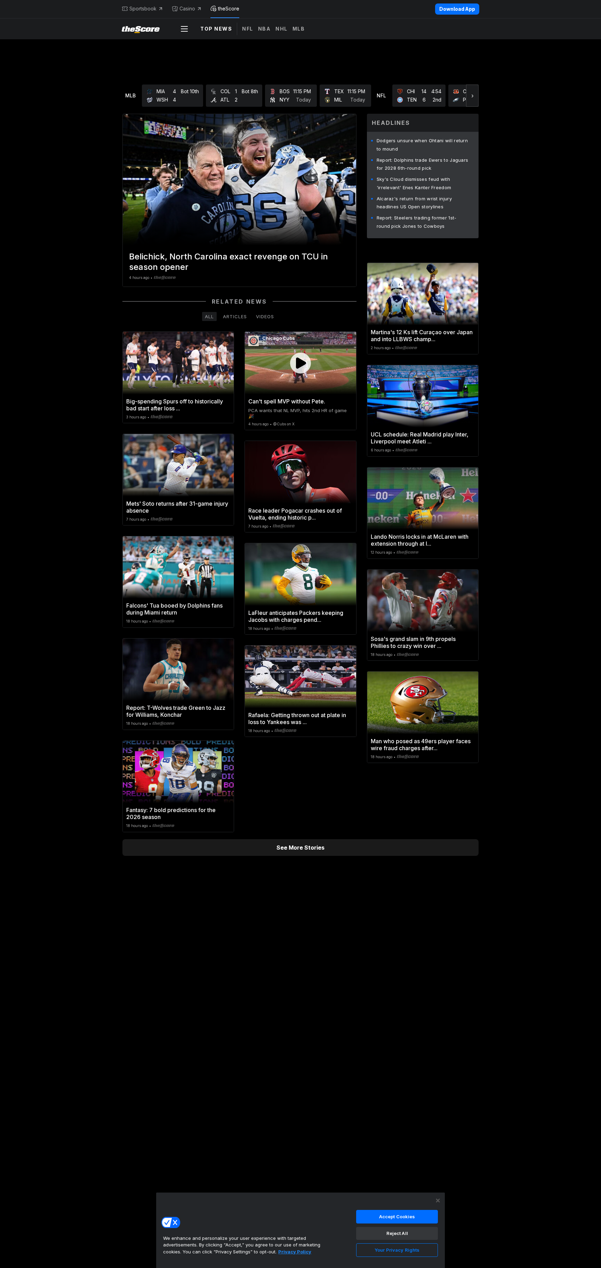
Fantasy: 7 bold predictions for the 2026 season (171, 813)
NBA (264, 29)
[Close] (438, 1200)
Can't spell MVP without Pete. (286, 401)
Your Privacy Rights (397, 1250)
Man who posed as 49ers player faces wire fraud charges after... (421, 745)
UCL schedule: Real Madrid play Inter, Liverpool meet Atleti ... (419, 438)
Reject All (397, 1233)
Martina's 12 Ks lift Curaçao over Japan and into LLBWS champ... (422, 336)
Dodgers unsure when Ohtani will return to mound (422, 145)
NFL (247, 29)
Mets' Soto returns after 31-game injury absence (177, 507)
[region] (300, 1230)
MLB (299, 29)
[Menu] (184, 28)
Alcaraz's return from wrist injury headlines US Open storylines (414, 203)
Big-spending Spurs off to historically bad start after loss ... (174, 405)
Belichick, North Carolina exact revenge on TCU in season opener (228, 261)
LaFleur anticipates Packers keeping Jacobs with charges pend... (295, 616)
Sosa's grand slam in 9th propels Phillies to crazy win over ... (413, 642)
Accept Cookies (397, 1216)
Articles (235, 316)
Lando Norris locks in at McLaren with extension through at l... (419, 540)
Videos (265, 316)
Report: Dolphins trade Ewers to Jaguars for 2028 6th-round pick (422, 164)
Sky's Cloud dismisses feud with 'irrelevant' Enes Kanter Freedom (414, 183)
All (209, 316)
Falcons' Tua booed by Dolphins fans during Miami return (174, 609)
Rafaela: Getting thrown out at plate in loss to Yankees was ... (297, 718)
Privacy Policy (294, 1251)
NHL (281, 29)
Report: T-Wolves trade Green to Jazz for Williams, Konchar (175, 711)
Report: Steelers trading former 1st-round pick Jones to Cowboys (417, 222)
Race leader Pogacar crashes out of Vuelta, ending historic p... (295, 514)
